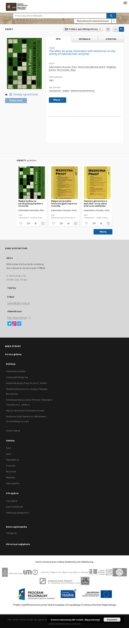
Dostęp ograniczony (25, 94)
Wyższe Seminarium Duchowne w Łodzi (25, 410)
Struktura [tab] (111, 39)
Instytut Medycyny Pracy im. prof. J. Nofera (26, 383)
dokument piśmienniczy (82, 90)
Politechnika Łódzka (15, 371)
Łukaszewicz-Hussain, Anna (63, 67)
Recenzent (11, 471)
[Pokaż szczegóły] (42, 223)
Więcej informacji (92, 619)
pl (121, 29)
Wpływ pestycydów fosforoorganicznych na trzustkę (64, 203)
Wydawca (10, 477)
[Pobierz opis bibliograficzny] (28, 223)
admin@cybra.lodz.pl (18, 303)
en (115, 29)
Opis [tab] (58, 39)
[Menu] (125, 2)
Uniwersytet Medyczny (17, 377)
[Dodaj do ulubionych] (108, 29)
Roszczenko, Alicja (66, 70)
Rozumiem (112, 619)
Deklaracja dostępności (17, 512)
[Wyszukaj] (111, 15)
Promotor (11, 465)
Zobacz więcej (13, 430)
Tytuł (8, 448)
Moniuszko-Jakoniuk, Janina (91, 67)
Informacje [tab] (84, 39)
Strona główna (13, 354)
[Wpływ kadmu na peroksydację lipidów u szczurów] (31, 182)
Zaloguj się (11, 533)
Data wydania (12, 483)
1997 (51, 80)
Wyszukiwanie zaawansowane (93, 21)
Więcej (103, 231)
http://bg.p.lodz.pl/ (17, 317)
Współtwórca (12, 459)
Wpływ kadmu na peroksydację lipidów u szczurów (30, 203)
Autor (9, 453)
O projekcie (11, 500)
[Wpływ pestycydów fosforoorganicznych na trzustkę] (64, 182)
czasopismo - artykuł (59, 90)
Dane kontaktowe (14, 506)
